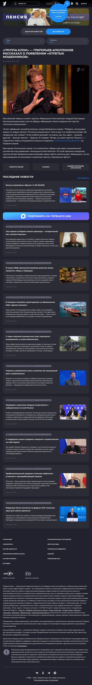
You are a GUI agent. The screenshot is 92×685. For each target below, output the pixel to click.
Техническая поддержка (56, 549)
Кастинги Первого (9, 558)
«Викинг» (77, 610)
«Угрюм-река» (67, 610)
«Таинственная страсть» (41, 613)
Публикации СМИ (53, 558)
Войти (84, 3)
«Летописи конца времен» (67, 141)
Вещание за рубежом (32, 578)
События (50, 554)
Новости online (16, 167)
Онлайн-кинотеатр (10, 549)
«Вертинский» (25, 613)
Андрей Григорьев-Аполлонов (75, 167)
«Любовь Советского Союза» (37, 610)
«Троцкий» (7, 613)
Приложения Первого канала (14, 554)
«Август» (21, 610)
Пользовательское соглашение (59, 539)
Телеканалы (22, 646)
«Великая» (15, 613)
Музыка (46, 167)
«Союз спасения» (55, 610)
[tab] (34, 32)
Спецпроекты (8, 544)
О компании (7, 539)
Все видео (6, 563)
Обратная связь (53, 544)
